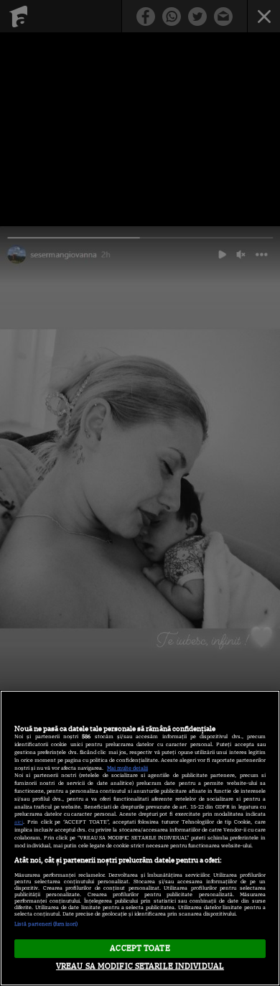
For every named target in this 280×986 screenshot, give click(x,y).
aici (18, 822)
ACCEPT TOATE (139, 948)
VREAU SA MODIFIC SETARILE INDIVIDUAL (140, 966)
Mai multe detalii (127, 768)
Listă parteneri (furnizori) (46, 924)
